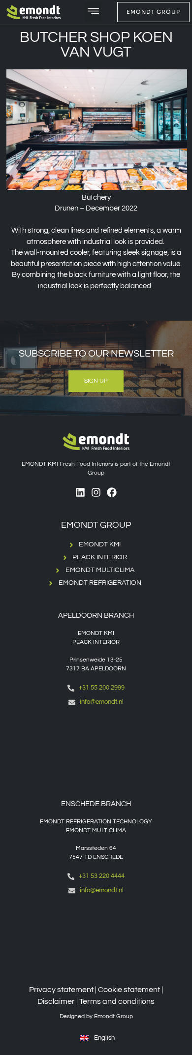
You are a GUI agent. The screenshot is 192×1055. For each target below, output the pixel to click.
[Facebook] (112, 492)
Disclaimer (56, 1001)
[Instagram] (96, 492)
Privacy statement (61, 990)
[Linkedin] (80, 492)
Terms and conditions (117, 1001)
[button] (93, 12)
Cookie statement (129, 990)
